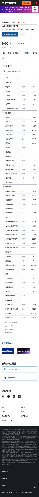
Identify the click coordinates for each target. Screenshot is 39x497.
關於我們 (24, 407)
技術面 (35, 53)
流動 (3, 412)
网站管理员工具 (7, 420)
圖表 (9, 53)
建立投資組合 (6, 416)
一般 (3, 53)
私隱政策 (4, 478)
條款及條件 (5, 471)
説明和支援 (24, 416)
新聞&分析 (17, 53)
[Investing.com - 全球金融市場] (12, 3)
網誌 (3, 407)
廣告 (22, 412)
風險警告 (4, 485)
